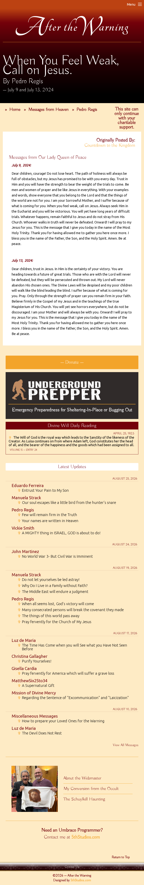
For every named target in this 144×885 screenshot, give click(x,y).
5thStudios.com (85, 837)
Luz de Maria (24, 640)
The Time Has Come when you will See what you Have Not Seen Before (72, 647)
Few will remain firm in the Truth (47, 515)
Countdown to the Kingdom (110, 145)
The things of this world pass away (48, 616)
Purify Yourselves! (34, 661)
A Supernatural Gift (36, 685)
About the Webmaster (82, 778)
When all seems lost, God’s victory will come (56, 604)
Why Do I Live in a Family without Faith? (53, 586)
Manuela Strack (26, 497)
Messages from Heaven (48, 109)
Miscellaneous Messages (35, 716)
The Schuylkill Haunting (84, 799)
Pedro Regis (86, 109)
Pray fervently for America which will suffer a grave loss (66, 673)
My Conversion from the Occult (91, 788)
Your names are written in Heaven (48, 521)
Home (14, 109)
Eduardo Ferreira (28, 485)
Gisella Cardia (24, 668)
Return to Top (121, 857)
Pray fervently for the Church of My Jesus (54, 622)
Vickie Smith (23, 528)
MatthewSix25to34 (29, 680)
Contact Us (72, 867)
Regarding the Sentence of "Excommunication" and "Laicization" (73, 698)
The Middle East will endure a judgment (53, 591)
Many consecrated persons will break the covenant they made (71, 610)
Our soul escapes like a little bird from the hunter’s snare (67, 502)
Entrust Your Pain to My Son (43, 490)
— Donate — (72, 362)
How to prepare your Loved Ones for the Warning (61, 721)
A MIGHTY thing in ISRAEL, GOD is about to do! (59, 533)
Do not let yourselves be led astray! (49, 580)
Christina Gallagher (29, 656)
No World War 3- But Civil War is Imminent (55, 556)
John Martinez (25, 551)
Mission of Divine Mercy (34, 692)
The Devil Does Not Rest (40, 733)
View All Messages (125, 745)
